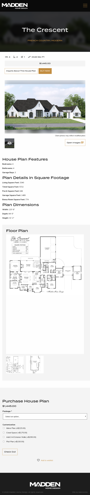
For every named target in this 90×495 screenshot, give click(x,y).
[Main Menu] (85, 6)
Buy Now (45, 71)
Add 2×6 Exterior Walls (21, 437)
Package (7, 411)
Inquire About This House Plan (21, 71)
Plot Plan (15, 441)
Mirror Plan (16, 428)
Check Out (10, 451)
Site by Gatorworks (80, 492)
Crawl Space (16, 432)
